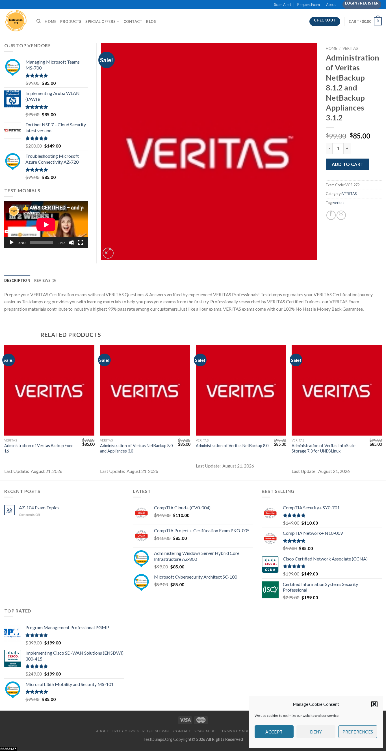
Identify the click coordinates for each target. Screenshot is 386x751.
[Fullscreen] (80, 242)
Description (17, 280)
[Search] (38, 21)
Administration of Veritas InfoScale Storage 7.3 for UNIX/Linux (323, 448)
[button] (374, 704)
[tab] (17, 280)
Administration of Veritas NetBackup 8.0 (232, 445)
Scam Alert (282, 4)
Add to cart (348, 164)
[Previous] (4, 412)
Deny (316, 731)
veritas (338, 202)
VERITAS (350, 48)
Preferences (357, 731)
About (331, 4)
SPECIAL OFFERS (100, 21)
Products (70, 21)
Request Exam (308, 4)
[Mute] (71, 242)
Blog (151, 21)
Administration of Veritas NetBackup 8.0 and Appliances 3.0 (136, 448)
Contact (132, 21)
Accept (274, 731)
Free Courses (125, 731)
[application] (46, 224)
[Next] (381, 412)
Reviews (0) (45, 280)
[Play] (11, 242)
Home (50, 21)
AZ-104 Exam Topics (39, 507)
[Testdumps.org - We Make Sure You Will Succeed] (16, 20)
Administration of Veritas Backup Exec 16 (38, 448)
